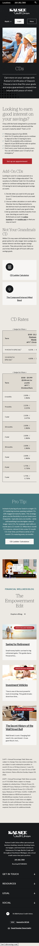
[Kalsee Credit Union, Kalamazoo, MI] (19, 11)
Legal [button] (6, 893)
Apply (7, 21)
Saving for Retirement (18, 644)
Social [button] (6, 902)
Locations (6, 2)
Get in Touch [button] (10, 874)
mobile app (21, 219)
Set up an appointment (17, 161)
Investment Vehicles (17, 684)
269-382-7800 (20, 2)
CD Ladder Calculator (19, 275)
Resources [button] (9, 883)
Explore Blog (16, 614)
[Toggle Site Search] (36, 2)
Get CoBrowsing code (9, 944)
